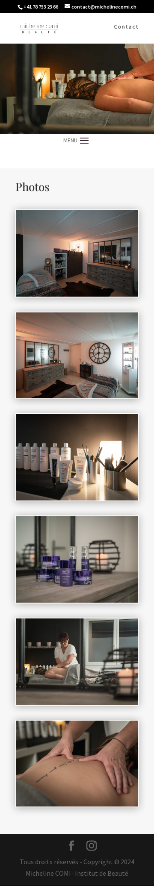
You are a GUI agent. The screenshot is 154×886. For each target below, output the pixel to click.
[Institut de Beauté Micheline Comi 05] (77, 702)
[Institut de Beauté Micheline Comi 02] (77, 395)
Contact (126, 27)
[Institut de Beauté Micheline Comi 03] (77, 498)
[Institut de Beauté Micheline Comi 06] (77, 804)
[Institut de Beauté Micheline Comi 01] (77, 294)
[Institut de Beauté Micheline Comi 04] (77, 600)
